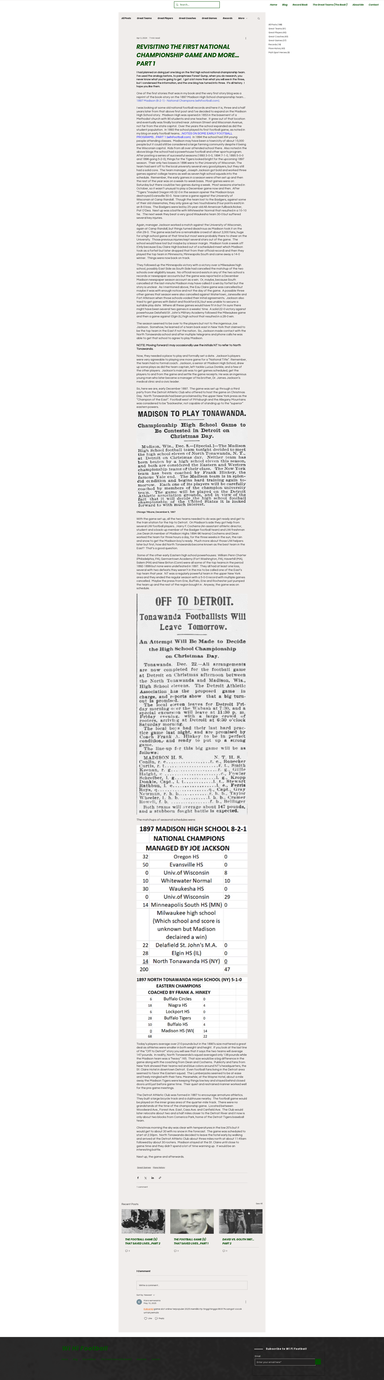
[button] (258, 18)
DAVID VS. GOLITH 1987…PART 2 (238, 1241)
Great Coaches (187, 18)
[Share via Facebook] (137, 1177)
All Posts (126, 18)
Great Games (209, 18)
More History (159, 1167)
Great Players (165, 18)
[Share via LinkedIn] (152, 1177)
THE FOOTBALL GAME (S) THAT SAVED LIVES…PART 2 (142, 1241)
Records (227, 18)
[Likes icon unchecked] (146, 1318)
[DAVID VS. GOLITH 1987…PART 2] (240, 1221)
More (241, 18)
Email (257, 1356)
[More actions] (246, 38)
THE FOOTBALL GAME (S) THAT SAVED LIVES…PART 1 (191, 1241)
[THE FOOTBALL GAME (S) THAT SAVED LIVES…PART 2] (143, 1221)
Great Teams (144, 18)
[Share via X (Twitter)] (145, 1177)
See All (259, 1204)
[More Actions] (246, 1302)
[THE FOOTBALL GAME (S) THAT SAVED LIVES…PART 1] (192, 1221)
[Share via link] (160, 1177)
